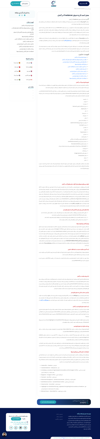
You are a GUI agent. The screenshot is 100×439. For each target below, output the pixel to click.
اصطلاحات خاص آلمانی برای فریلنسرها (78, 78)
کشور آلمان (16, 71)
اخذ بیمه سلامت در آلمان (81, 69)
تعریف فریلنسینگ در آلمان (81, 57)
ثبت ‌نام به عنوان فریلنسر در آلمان (79, 74)
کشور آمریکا (16, 75)
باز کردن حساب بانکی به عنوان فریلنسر (78, 71)
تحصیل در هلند (59, 417)
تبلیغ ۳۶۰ (63, 438)
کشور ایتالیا (28, 67)
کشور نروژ (29, 71)
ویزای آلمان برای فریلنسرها (81, 64)
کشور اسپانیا (16, 63)
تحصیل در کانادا (59, 414)
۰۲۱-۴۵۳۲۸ (83, 403)
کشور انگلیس (28, 75)
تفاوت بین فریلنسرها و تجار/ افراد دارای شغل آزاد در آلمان (74, 60)
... (33, 90)
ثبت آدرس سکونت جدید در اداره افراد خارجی (77, 67)
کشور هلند (28, 63)
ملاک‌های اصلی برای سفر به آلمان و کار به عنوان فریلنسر (75, 62)
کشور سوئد (16, 79)
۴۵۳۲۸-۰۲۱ (17, 419)
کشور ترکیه (16, 67)
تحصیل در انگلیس (59, 419)
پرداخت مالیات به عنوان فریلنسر (80, 76)
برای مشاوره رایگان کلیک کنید (48, 402)
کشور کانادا (28, 79)
